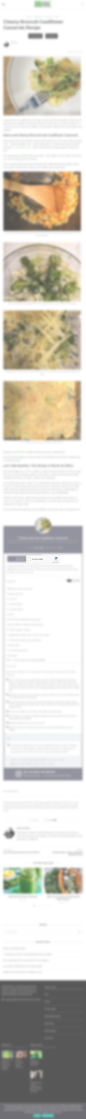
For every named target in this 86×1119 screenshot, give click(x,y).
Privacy (54, 562)
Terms (57, 562)
